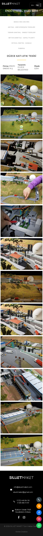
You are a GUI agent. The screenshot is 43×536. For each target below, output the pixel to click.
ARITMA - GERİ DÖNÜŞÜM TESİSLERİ (21, 27)
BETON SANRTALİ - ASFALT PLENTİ (21, 38)
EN (32, 5)
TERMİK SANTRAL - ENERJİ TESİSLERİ (21, 32)
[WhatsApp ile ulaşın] (39, 525)
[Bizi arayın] (39, 499)
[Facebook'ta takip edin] (39, 512)
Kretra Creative (22, 532)
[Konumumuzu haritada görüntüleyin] (39, 506)
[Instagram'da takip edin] (39, 519)
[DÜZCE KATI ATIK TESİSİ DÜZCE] (21, 90)
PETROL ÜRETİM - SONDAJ (21, 43)
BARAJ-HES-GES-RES (21, 22)
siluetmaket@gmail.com (23, 492)
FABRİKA (21, 48)
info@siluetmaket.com (23, 487)
